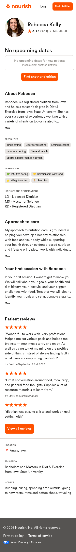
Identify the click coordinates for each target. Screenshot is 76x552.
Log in (44, 6)
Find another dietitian (40, 77)
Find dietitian (62, 6)
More (7, 128)
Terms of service (40, 536)
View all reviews (19, 429)
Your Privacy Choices (26, 542)
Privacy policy (13, 536)
